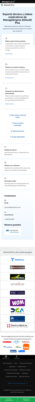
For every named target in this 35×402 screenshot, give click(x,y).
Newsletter (25, 373)
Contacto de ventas (11, 376)
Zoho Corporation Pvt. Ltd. (16, 390)
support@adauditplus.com (12, 207)
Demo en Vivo (6, 358)
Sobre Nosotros (7, 363)
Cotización (16, 358)
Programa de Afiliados (13, 373)
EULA (15, 363)
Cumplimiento (21, 366)
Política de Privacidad (10, 370)
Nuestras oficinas (24, 376)
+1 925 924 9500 (14, 232)
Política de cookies (25, 370)
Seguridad (12, 366)
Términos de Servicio (25, 363)
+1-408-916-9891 (9, 219)
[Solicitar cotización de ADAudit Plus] (16, 356)
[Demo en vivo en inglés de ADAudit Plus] (6, 356)
